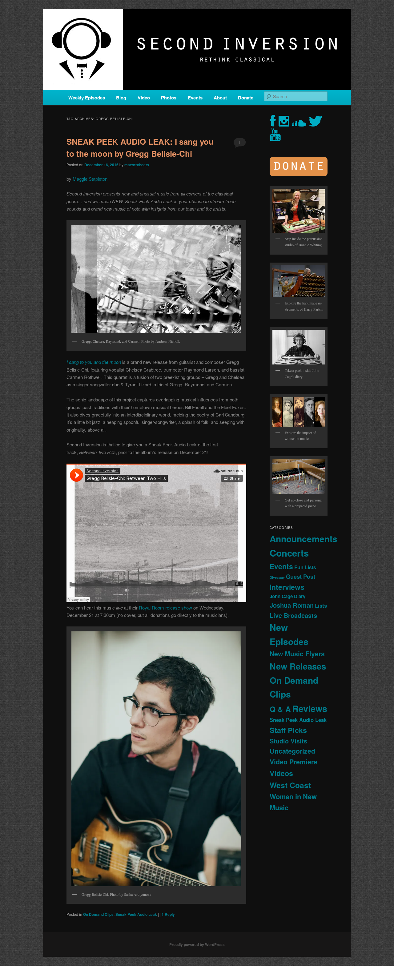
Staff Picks (288, 730)
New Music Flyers (297, 653)
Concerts (289, 552)
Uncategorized (292, 751)
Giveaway (277, 577)
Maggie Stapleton (90, 178)
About (220, 97)
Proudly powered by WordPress (197, 944)
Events (195, 97)
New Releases (298, 666)
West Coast (290, 785)
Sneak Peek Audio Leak (136, 914)
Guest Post (300, 576)
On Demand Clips (98, 914)
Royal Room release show (165, 607)
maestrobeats (136, 164)
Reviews (309, 708)
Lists (321, 605)
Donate (245, 97)
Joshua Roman (292, 605)
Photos (168, 97)
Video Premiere (293, 762)
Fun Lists (305, 567)
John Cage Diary (287, 596)
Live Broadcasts (293, 615)
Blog (121, 97)
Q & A (280, 708)
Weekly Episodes (86, 97)
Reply (168, 914)
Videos (281, 773)
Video (144, 97)
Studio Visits (288, 741)
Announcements (303, 538)
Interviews (287, 587)
